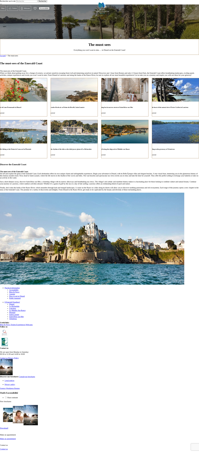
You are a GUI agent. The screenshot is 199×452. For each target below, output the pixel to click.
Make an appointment (8, 439)
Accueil (3, 56)
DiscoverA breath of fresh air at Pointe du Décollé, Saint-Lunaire (74, 97)
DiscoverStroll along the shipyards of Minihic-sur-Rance (124, 139)
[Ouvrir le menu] (196, 8)
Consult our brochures (27, 377)
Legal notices (9, 381)
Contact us (4, 358)
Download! (4, 428)
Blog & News (14, 292)
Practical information (12, 288)
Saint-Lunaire (14, 315)
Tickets (12, 8)
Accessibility (14, 290)
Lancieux (12, 308)
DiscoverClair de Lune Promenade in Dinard (23, 97)
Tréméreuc (13, 319)
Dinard (11, 304)
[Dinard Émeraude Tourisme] (102, 13)
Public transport (15, 298)
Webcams (24, 8)
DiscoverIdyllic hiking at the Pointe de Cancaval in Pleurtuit (23, 139)
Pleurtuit (12, 312)
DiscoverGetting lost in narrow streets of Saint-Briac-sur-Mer (124, 97)
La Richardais (14, 306)
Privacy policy (10, 384)
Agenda (12, 294)
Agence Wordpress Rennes (10, 388)
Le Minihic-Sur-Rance (17, 310)
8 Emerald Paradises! (12, 302)
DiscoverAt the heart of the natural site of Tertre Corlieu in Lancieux (175, 97)
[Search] (190, 8)
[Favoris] (35, 8)
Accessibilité (44, 8)
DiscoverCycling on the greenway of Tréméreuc (175, 139)
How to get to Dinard (17, 296)
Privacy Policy (13, 358)
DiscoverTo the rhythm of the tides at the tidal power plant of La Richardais (74, 139)
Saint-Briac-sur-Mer (16, 317)
